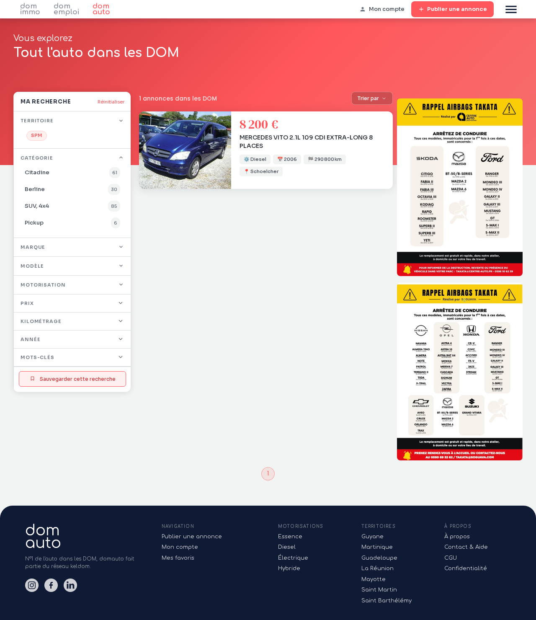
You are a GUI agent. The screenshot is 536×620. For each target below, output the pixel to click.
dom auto (101, 9)
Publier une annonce (457, 9)
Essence (290, 537)
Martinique (377, 547)
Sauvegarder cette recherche (78, 378)
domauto (43, 536)
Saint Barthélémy (386, 601)
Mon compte (180, 547)
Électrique (293, 558)
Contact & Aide (466, 547)
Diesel (287, 547)
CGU (450, 558)
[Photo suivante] (223, 150)
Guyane (372, 537)
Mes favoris (178, 558)
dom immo (30, 9)
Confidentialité (465, 568)
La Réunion (377, 568)
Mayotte (373, 579)
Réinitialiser (111, 102)
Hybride (289, 568)
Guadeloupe (379, 558)
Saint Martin (379, 590)
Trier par (368, 98)
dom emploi (66, 9)
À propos (457, 537)
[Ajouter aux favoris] (220, 122)
